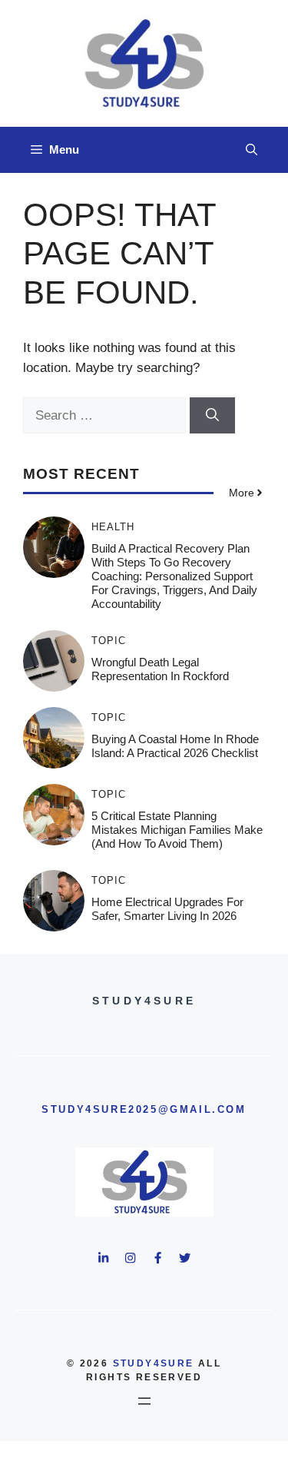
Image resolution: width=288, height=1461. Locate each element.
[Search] (212, 415)
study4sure (153, 1363)
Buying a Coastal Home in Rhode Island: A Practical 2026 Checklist (175, 745)
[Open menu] (144, 1401)
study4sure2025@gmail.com (143, 1109)
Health (112, 527)
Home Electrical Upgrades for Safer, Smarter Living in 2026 (167, 908)
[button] (251, 150)
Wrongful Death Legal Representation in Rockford (160, 669)
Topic (108, 641)
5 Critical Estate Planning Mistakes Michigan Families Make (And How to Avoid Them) (177, 829)
